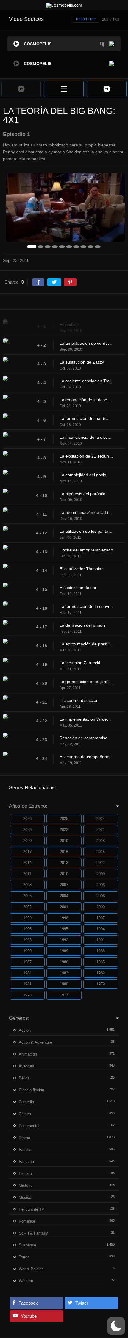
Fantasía (26, 1161)
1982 (100, 973)
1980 (64, 984)
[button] (116, 1326)
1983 (64, 973)
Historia (25, 1173)
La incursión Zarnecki (80, 662)
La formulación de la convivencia (86, 606)
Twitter (81, 1302)
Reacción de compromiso (83, 738)
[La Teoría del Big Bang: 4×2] (107, 89)
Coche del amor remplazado (86, 550)
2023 (27, 829)
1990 (27, 951)
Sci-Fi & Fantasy (33, 1233)
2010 (64, 874)
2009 (100, 874)
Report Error (86, 19)
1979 (100, 984)
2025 (64, 818)
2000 (100, 907)
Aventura (26, 1066)
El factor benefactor (78, 587)
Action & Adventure (35, 1042)
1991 (100, 940)
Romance (27, 1221)
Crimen (25, 1114)
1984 (27, 973)
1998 (64, 918)
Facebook (28, 1302)
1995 (64, 929)
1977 (64, 995)
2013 (64, 862)
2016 (64, 851)
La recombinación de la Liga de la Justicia (86, 512)
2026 (27, 818)
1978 (27, 995)
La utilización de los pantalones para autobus (86, 531)
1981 (27, 984)
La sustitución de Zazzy (82, 362)
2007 (64, 885)
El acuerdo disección (79, 700)
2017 (27, 851)
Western (26, 1281)
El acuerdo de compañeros (85, 756)
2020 (27, 840)
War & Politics (31, 1269)
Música (25, 1197)
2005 (27, 896)
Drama (24, 1137)
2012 (100, 862)
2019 (64, 840)
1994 (100, 929)
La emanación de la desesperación (86, 399)
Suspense (27, 1245)
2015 (100, 851)
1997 (100, 918)
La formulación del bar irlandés (86, 418)
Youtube (29, 1316)
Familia (25, 1149)
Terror (24, 1257)
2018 (100, 840)
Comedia (26, 1102)
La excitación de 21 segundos (86, 456)
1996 (27, 929)
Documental (29, 1126)
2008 (27, 885)
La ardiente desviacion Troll (85, 380)
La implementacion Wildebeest (86, 719)
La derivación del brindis (82, 625)
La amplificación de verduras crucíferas (86, 343)
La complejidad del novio (83, 474)
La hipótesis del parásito (82, 493)
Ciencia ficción (31, 1090)
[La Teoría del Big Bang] (63, 89)
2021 (100, 829)
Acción (25, 1030)
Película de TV (31, 1209)
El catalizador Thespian (82, 568)
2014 (27, 862)
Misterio (25, 1185)
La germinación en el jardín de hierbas (86, 681)
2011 (27, 874)
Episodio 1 (69, 324)
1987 (27, 962)
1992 (64, 940)
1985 (100, 962)
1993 (27, 940)
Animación (28, 1054)
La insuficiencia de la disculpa (86, 437)
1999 (27, 918)
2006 (100, 885)
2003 (100, 896)
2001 (64, 907)
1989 (64, 951)
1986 (64, 962)
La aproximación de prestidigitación (86, 644)
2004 (64, 896)
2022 (64, 829)
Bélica (24, 1078)
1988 (100, 951)
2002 (27, 907)
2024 (100, 818)
